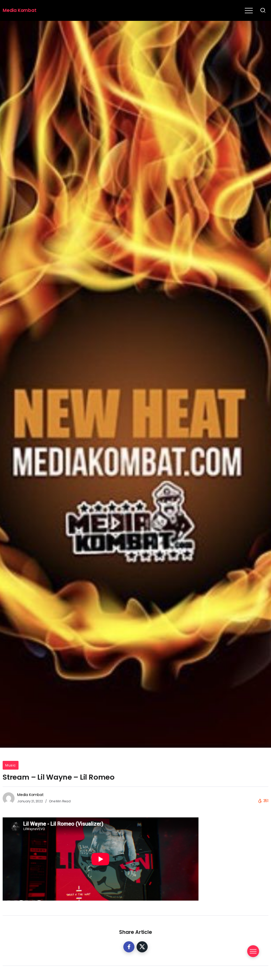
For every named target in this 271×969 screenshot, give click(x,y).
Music (10, 765)
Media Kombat (20, 10)
